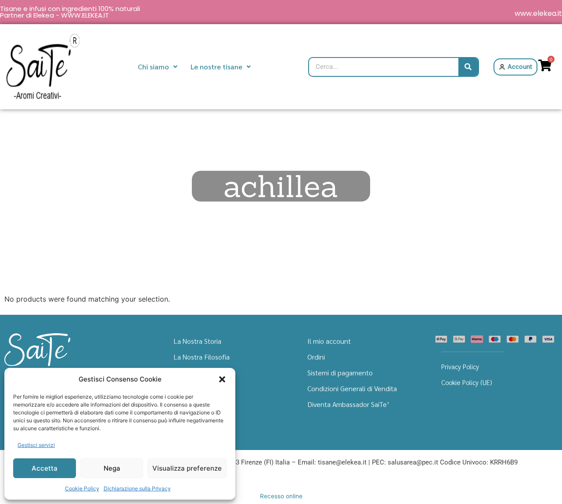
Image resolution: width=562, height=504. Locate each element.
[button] (222, 379)
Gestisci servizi (36, 445)
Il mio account (329, 341)
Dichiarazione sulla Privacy (137, 488)
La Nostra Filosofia (202, 356)
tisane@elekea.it (342, 462)
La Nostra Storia (197, 341)
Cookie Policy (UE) (466, 382)
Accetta (45, 468)
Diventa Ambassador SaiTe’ (348, 404)
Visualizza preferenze (187, 468)
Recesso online (281, 496)
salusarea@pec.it (413, 462)
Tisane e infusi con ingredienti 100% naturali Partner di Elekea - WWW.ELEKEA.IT (70, 12)
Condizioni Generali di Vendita (352, 388)
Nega (112, 468)
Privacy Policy (460, 366)
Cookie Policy (82, 488)
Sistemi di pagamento (340, 372)
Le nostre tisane (216, 66)
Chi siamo (153, 66)
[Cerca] (468, 67)
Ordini (316, 356)
